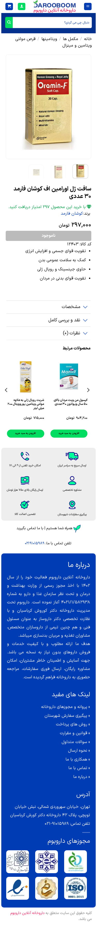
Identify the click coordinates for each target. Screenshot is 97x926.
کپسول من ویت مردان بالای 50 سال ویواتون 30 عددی (70, 402)
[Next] (10, 106)
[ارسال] (9, 22)
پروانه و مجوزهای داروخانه (64, 707)
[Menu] (88, 6)
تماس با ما (77, 768)
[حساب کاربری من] (21, 6)
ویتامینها (49, 39)
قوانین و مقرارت (73, 733)
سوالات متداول (74, 742)
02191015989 (34, 543)
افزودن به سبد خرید (68, 433)
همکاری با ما (76, 759)
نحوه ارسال (77, 751)
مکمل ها (70, 39)
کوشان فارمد (72, 213)
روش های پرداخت (71, 724)
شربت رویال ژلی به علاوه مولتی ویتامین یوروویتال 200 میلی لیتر (26, 404)
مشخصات (71, 306)
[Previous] (83, 106)
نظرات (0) (71, 333)
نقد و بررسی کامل (64, 320)
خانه (88, 39)
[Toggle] (85, 307)
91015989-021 (57, 824)
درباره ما (80, 777)
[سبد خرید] (9, 6)
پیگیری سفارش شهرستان (65, 716)
